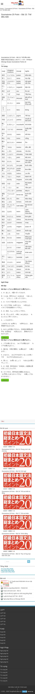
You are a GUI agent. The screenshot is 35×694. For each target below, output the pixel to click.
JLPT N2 (2, 621)
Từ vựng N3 (3, 675)
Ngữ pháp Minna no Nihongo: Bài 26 (14, 599)
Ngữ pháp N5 (4, 650)
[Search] (28, 561)
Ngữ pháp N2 (4, 659)
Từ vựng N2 (3, 678)
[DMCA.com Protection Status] (28, 691)
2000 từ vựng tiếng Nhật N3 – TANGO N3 (15, 588)
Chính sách (23, 687)
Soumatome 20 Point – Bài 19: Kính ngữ (14, 471)
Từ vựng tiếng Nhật (7, 569)
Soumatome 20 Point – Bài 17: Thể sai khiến (15, 513)
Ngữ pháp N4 (4, 653)
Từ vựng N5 (3, 669)
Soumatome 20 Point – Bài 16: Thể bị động (15, 533)
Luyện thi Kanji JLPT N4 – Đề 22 (12, 596)
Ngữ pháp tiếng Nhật (7, 570)
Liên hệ (17, 687)
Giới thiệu (11, 687)
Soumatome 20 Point (11, 8)
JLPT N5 (2, 613)
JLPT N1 (2, 624)
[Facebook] (17, 689)
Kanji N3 (2, 637)
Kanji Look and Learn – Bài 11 (12, 591)
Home (2, 8)
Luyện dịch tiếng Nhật (8, 572)
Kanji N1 (2, 643)
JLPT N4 (2, 616)
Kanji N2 (2, 640)
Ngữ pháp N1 (4, 662)
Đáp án (5, 337)
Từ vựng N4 (3, 672)
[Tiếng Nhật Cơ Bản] (17, 3)
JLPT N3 (2, 618)
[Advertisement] (17, 38)
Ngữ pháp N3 (4, 656)
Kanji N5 (2, 632)
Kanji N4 (2, 634)
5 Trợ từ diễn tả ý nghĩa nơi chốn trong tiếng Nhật (17, 593)
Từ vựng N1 (3, 681)
